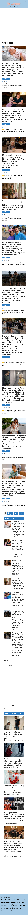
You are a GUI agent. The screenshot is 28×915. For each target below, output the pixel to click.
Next (21, 513)
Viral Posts (6, 78)
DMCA (18, 900)
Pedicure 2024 (8, 666)
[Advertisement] (14, 26)
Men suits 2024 (8, 708)
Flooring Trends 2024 (9, 660)
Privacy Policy (4, 900)
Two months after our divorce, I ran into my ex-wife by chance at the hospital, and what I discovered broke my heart (14, 736)
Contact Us (23, 900)
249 (16, 513)
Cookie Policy (12, 900)
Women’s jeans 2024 (9, 705)
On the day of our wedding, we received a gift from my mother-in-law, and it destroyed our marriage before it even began (14, 790)
